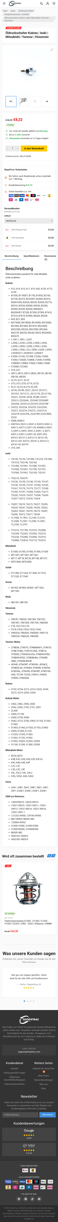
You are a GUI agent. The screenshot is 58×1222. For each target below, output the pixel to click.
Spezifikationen (31, 256)
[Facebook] (18, 1199)
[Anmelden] (47, 3)
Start (5, 11)
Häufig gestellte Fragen (14, 1073)
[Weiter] (53, 855)
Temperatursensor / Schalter (16, 14)
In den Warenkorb (34, 148)
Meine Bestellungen (43, 1080)
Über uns (43, 1084)
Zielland (7, 216)
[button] (24, 1001)
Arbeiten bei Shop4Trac (43, 1070)
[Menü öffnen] (4, 3)
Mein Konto (43, 1075)
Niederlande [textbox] (11, 221)
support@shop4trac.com (29, 1052)
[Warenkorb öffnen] (54, 3)
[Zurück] (49, 855)
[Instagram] (25, 1199)
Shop (13, 11)
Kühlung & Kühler (26, 11)
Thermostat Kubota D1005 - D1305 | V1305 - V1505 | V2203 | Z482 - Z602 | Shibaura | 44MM (28, 922)
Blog (43, 1088)
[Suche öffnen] (41, 3)
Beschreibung (12, 256)
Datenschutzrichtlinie (14, 1084)
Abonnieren (47, 1114)
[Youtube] (39, 1199)
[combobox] (29, 221)
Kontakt (14, 1068)
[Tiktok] (32, 1199)
